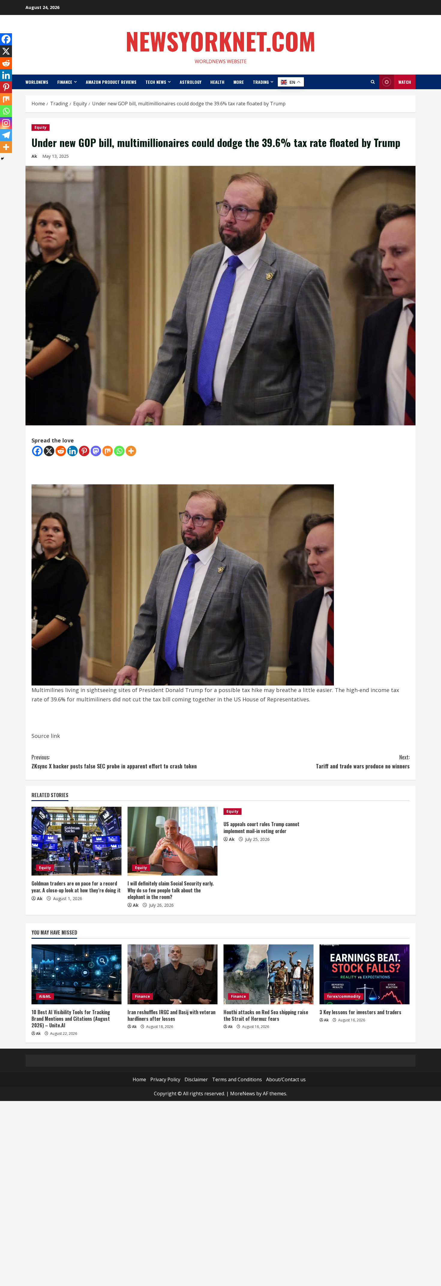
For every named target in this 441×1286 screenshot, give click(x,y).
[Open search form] (373, 82)
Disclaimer (196, 1079)
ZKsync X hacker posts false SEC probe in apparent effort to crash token (114, 761)
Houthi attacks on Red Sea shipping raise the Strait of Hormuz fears (266, 1015)
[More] (131, 451)
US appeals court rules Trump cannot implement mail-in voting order (261, 827)
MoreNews (242, 1093)
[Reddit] (61, 451)
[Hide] (2, 158)
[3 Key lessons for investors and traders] (365, 974)
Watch (404, 82)
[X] (49, 451)
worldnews (37, 82)
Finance (64, 82)
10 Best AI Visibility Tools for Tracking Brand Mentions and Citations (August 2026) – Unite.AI (71, 1019)
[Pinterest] (84, 451)
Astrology (190, 82)
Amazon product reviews (111, 82)
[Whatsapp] (119, 451)
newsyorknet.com (220, 40)
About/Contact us (286, 1079)
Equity (40, 127)
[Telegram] (6, 135)
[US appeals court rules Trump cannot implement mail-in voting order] (269, 811)
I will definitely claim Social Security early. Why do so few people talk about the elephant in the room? (171, 890)
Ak (34, 156)
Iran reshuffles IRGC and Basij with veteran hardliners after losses (171, 1015)
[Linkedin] (72, 451)
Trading (261, 82)
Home (139, 1079)
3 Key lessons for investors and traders (360, 1012)
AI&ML (45, 996)
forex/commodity (344, 996)
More (238, 82)
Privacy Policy (165, 1079)
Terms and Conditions (237, 1079)
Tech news (156, 82)
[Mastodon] (96, 451)
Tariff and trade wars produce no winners (363, 761)
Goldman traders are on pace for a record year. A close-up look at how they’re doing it (76, 887)
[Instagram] (6, 123)
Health (217, 82)
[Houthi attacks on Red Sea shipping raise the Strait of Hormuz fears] (269, 974)
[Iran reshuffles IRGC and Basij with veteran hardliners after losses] (173, 974)
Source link (46, 735)
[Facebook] (37, 451)
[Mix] (107, 451)
